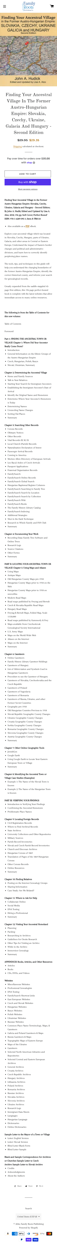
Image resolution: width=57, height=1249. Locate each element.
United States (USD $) (27, 1216)
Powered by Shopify (28, 1227)
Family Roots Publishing (32, 1224)
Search (28, 1208)
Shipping (17, 146)
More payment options (28, 189)
